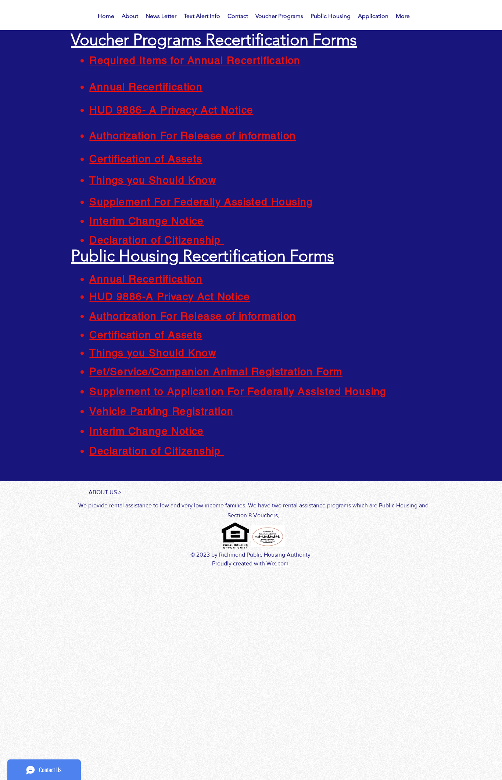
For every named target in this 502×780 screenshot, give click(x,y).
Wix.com (277, 563)
